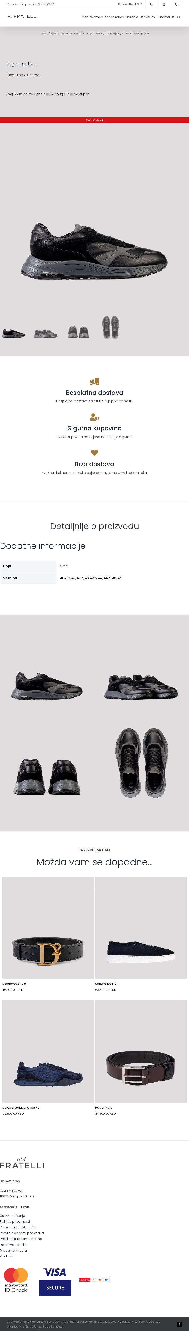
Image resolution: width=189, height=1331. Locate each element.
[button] (178, 17)
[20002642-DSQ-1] (48, 887)
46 (120, 578)
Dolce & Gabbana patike (20, 1107)
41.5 (67, 578)
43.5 (93, 578)
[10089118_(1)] (141, 887)
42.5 (80, 578)
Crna (64, 566)
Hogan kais (103, 1107)
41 (61, 578)
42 (73, 578)
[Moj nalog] (164, 4)
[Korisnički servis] (152, 4)
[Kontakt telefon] (176, 4)
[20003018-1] (141, 1011)
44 (100, 578)
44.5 (107, 578)
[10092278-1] (48, 1011)
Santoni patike (106, 983)
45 (114, 578)
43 (87, 578)
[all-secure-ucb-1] (94, 1279)
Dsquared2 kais (14, 983)
